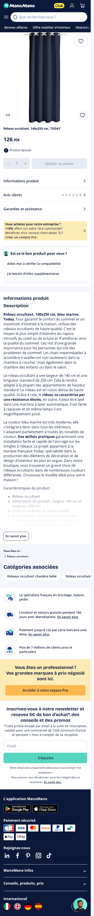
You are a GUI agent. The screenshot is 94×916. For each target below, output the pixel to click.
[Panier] (82, 5)
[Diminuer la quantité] (7, 163)
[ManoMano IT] (6, 906)
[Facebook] (17, 855)
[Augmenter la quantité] (25, 163)
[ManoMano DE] (27, 906)
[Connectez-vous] (72, 5)
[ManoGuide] (80, 905)
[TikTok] (48, 855)
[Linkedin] (6, 855)
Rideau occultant (17, 556)
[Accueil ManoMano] (26, 5)
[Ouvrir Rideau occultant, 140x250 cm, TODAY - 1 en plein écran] (45, 77)
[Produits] (6, 17)
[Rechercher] (15, 17)
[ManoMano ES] (38, 906)
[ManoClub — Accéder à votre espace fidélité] (59, 5)
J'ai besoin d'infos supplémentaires (33, 274)
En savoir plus (52, 782)
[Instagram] (38, 855)
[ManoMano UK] (17, 906)
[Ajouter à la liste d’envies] (82, 115)
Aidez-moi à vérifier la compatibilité (34, 264)
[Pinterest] (27, 855)
